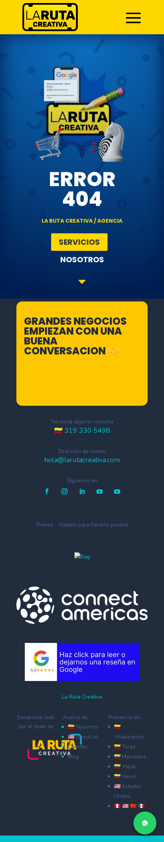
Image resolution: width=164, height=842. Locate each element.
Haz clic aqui (86, 385)
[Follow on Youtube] (99, 491)
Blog (73, 756)
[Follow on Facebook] (47, 491)
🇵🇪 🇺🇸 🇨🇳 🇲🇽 (129, 806)
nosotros (82, 259)
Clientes (78, 746)
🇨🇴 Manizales (130, 756)
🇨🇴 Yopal (125, 766)
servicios (79, 242)
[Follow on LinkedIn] (82, 491)
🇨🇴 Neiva (125, 776)
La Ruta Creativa (82, 696)
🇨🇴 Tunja (124, 746)
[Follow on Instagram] (64, 491)
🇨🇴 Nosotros (83, 726)
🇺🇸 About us (83, 736)
